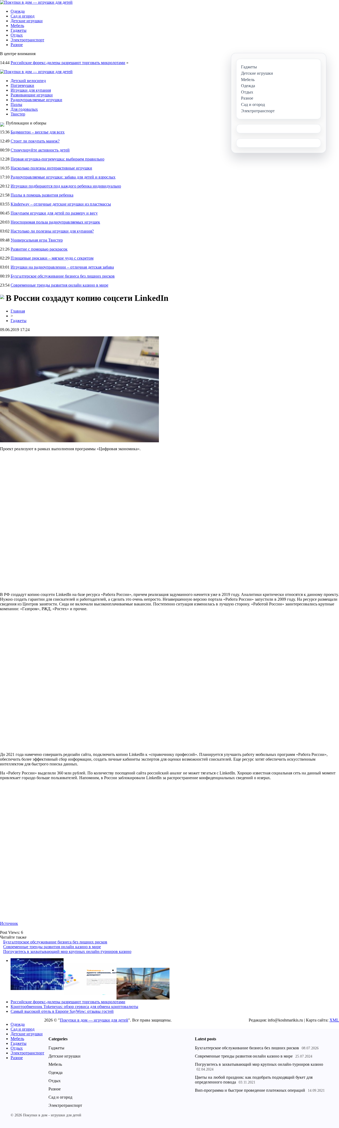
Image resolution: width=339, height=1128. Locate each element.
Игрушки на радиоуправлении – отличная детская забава (62, 267)
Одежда (18, 11)
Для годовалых (24, 109)
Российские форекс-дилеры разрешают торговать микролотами (68, 62)
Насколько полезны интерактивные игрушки (51, 168)
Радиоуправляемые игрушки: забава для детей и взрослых (63, 177)
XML (334, 1020)
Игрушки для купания (31, 90)
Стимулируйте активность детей (40, 150)
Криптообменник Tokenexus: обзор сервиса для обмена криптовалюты (74, 1006)
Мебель (17, 25)
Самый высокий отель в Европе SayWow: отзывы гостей (62, 1011)
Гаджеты (18, 30)
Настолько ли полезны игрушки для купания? (52, 231)
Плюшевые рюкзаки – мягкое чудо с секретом (52, 258)
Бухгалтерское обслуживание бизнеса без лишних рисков (63, 276)
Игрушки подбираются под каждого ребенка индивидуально (66, 186)
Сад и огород (22, 16)
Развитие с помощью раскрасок (39, 249)
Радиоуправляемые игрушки (36, 99)
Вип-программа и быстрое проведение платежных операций (250, 1090)
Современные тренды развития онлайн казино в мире (59, 285)
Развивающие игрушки (32, 95)
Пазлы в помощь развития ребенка (42, 195)
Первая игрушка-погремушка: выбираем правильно (57, 159)
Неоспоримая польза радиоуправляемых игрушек (55, 222)
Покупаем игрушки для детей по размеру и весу (54, 213)
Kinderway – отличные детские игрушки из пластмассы (61, 204)
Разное (17, 44)
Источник (9, 923)
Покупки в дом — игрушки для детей (94, 1020)
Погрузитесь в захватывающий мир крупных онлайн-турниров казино (67, 951)
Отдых (17, 35)
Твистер (18, 114)
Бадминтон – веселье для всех (38, 132)
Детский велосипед (28, 80)
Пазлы (16, 104)
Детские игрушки (27, 21)
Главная (18, 311)
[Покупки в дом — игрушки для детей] (36, 2)
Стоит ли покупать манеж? (35, 141)
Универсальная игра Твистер (37, 240)
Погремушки (22, 85)
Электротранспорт (27, 40)
